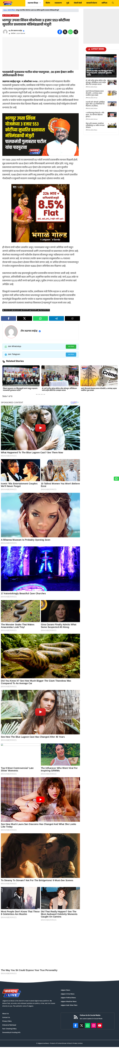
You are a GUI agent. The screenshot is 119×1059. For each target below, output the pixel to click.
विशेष (48, 3)
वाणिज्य (104, 3)
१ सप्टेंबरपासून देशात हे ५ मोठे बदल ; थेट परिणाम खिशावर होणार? (95, 115)
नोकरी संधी (78, 3)
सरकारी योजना (91, 3)
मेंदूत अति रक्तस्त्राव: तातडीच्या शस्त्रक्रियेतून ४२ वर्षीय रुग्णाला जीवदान (58, 389)
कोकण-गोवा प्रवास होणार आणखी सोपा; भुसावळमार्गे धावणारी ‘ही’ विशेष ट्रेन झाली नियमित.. (98, 389)
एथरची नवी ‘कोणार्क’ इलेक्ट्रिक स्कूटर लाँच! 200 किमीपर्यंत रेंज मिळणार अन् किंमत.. (95, 104)
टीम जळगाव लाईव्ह (16, 31)
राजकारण (58, 3)
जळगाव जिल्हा (33, 3)
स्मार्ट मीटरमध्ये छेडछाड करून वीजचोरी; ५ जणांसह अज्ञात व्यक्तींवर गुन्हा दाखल (21, 389)
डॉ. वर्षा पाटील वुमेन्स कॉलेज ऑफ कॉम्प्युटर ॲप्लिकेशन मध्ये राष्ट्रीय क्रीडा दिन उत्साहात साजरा (96, 82)
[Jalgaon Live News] (7, 3)
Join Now (71, 346)
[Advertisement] (40, 53)
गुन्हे (67, 3)
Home (5, 10)
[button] (113, 3)
